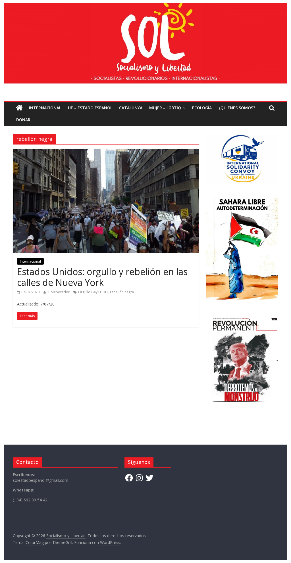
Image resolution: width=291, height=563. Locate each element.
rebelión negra (122, 292)
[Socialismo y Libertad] (145, 6)
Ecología (202, 107)
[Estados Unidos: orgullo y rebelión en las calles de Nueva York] (106, 152)
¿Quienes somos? (237, 107)
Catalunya (130, 107)
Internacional (45, 107)
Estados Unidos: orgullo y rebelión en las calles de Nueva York (102, 276)
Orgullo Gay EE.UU (93, 292)
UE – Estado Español (90, 107)
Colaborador (59, 292)
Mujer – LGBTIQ (165, 107)
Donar (23, 119)
